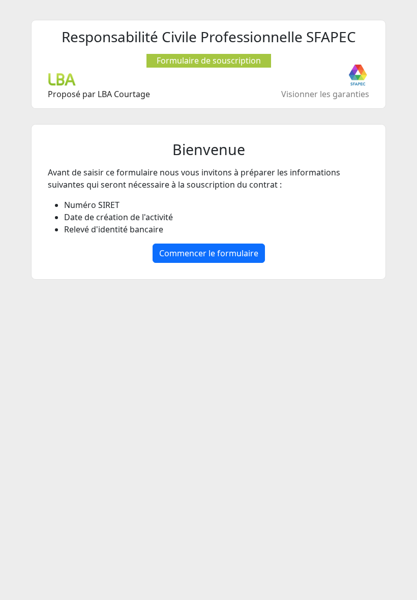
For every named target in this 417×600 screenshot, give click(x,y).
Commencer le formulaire (208, 253)
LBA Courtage (124, 94)
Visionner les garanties (325, 94)
